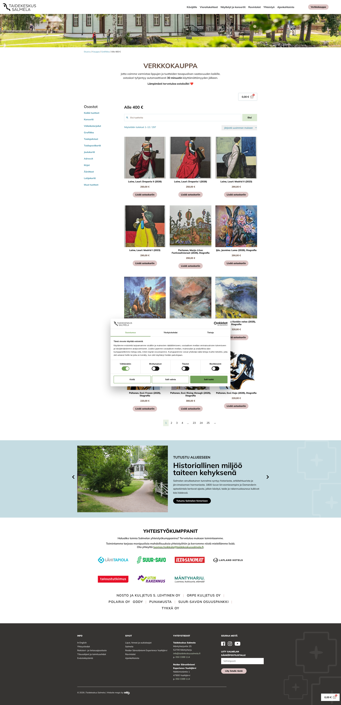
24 (201, 422)
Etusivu (87, 51)
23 (194, 422)
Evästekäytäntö (85, 658)
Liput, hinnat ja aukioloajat (138, 642)
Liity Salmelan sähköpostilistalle (233, 653)
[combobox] (182, 117)
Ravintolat (130, 654)
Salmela (129, 646)
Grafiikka (105, 51)
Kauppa (96, 51)
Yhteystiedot (83, 646)
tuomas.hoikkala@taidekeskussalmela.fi (178, 547)
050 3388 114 (183, 657)
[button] (73, 477)
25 (208, 422)
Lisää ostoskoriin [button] (144, 194)
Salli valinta (170, 379)
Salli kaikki (209, 379)
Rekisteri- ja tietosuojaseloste (92, 650)
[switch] (155, 368)
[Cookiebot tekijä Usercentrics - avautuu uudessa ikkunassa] (216, 324)
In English (82, 642)
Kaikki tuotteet (91, 112)
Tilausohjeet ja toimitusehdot (91, 654)
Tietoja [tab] (210, 332)
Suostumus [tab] (130, 332)
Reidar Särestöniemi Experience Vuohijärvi (146, 650)
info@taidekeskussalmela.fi (186, 653)
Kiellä (132, 379)
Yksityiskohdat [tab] (170, 332)
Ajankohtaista (132, 658)
